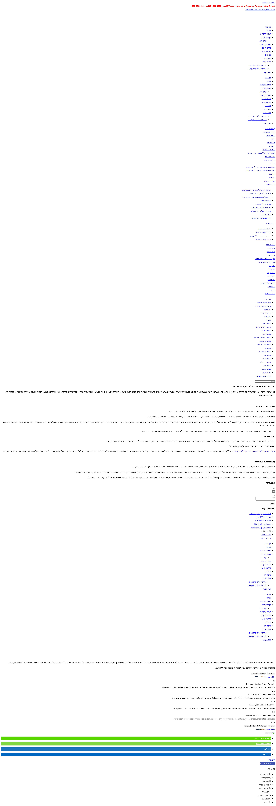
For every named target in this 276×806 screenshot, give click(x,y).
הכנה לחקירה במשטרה (264, 303)
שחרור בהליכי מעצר (268, 283)
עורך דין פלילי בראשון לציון (257, 69)
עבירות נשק (267, 355)
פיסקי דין (267, 58)
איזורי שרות (267, 62)
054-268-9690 (215, 6)
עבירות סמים (267, 358)
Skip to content (268, 2)
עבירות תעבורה (266, 369)
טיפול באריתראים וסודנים (263, 306)
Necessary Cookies (254, 684)
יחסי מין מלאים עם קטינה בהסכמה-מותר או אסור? (256, 197)
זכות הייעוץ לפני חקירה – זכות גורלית (260, 194)
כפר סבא (272, 174)
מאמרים (268, 55)
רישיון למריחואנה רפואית (264, 376)
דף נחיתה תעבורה (269, 149)
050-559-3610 (198, 6)
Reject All (263, 673)
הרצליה (272, 163)
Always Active (267, 684)
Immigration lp (269, 132)
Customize (271, 673)
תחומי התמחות (265, 34)
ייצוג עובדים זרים (266, 313)
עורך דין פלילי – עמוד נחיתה (265, 258)
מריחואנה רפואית (266, 200)
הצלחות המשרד (265, 44)
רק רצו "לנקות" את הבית (263, 232)
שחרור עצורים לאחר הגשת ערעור (261, 218)
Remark (270, 694)
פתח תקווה (271, 272)
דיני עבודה (268, 299)
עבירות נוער (271, 251)
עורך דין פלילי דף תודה (267, 262)
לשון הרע (268, 320)
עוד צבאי (272, 255)
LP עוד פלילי (270, 135)
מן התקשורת (266, 37)
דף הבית (268, 27)
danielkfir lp (270, 128)
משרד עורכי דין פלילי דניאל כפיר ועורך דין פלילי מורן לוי (255, 451)
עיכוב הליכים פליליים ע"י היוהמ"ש (261, 211)
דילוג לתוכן (271, 760)
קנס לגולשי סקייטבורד (264, 229)
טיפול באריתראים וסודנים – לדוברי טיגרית (260, 167)
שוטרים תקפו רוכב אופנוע (263, 239)
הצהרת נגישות (270, 156)
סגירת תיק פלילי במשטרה (263, 204)
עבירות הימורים (266, 331)
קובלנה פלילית (266, 214)
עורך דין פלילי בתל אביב (258, 65)
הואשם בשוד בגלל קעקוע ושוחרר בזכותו (261, 153)
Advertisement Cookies (256, 715)
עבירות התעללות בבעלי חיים (262, 338)
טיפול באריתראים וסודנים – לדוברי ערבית (260, 170)
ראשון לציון (271, 279)
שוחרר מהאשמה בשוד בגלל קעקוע (260, 236)
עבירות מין (271, 248)
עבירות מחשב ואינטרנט (264, 345)
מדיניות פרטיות (269, 181)
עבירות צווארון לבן (265, 362)
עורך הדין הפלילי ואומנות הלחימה (261, 207)
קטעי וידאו (263, 41)
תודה (273, 290)
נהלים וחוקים (266, 48)
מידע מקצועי (266, 51)
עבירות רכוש (267, 365)
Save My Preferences (260, 726)
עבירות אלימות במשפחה (263, 327)
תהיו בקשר (267, 72)
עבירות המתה (267, 334)
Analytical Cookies (259, 705)
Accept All (255, 673)
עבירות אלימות (266, 324)
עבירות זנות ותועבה (265, 341)
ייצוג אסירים (267, 310)
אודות (269, 30)
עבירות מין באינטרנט (265, 351)
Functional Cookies (258, 694)
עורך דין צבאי (267, 373)
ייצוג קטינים (267, 317)
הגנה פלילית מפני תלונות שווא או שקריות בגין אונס (256, 190)
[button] (263, 738)
